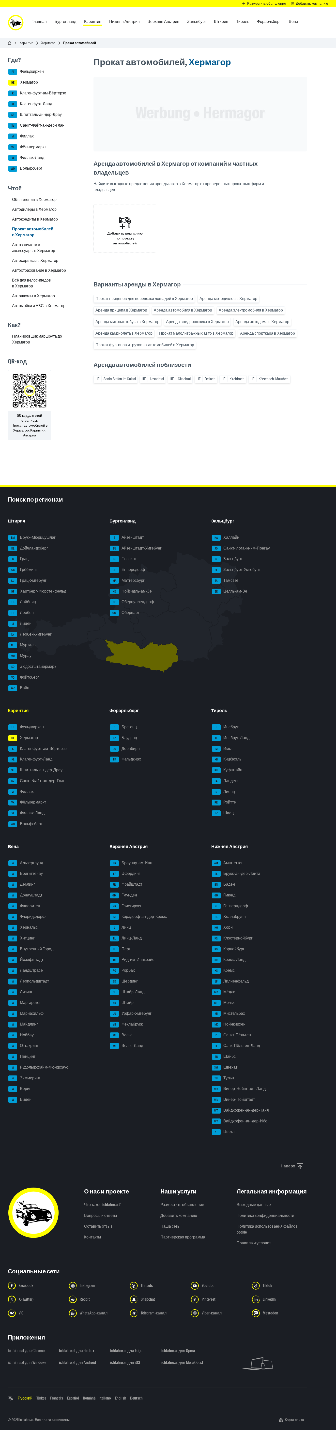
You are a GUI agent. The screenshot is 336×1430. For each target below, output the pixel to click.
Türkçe (41, 1398)
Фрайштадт (127, 884)
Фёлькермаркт (28, 146)
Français (56, 1398)
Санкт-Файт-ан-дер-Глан (37, 125)
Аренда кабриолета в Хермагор (124, 333)
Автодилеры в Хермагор (34, 209)
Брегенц (125, 727)
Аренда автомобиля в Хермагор (183, 310)
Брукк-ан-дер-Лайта (237, 873)
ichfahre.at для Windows (27, 1362)
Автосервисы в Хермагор (35, 260)
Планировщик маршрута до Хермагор (37, 339)
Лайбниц (24, 602)
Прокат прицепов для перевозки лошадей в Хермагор (144, 298)
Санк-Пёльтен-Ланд (237, 1045)
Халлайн (226, 537)
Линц (122, 927)
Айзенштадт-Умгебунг (137, 548)
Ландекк (226, 780)
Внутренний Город (33, 949)
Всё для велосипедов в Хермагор (31, 283)
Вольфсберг (26, 168)
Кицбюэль (228, 759)
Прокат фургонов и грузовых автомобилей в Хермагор (144, 344)
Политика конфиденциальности (265, 1215)
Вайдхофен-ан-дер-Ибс (240, 1121)
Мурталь (23, 645)
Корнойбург (229, 949)
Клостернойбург (233, 938)
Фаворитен (26, 906)
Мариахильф (28, 1013)
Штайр (123, 1002)
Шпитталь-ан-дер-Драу (36, 114)
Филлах (23, 136)
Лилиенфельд (232, 981)
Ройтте (225, 802)
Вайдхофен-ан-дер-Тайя (241, 1110)
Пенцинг (24, 1056)
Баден (224, 884)
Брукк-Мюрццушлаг (33, 537)
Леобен (23, 612)
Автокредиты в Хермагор (35, 219)
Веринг (22, 1088)
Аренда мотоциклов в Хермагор (228, 298)
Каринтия (26, 43)
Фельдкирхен (28, 71)
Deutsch (136, 1398)
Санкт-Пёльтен (233, 1035)
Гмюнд (224, 895)
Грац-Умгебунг (28, 580)
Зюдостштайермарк (33, 666)
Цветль (225, 1131)
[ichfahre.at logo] (16, 22)
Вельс (123, 1035)
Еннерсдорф (129, 569)
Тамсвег (226, 580)
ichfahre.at (26, 1419)
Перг (121, 949)
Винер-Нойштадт (234, 1099)
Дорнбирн (126, 748)
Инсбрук (227, 727)
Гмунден (124, 895)
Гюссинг (125, 559)
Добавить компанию (178, 1215)
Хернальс (25, 927)
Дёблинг (23, 884)
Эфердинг (126, 873)
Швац (224, 813)
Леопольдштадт (30, 981)
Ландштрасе (27, 970)
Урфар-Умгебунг (132, 1013)
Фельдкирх (127, 759)
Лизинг (22, 992)
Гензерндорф (231, 906)
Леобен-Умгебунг (31, 634)
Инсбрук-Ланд (232, 737)
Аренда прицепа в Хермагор (121, 310)
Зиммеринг (26, 1078)
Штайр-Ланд (128, 992)
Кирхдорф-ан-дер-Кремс (140, 916)
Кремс (225, 970)
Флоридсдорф (29, 916)
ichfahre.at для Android (77, 1362)
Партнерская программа (182, 1237)
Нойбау (23, 1035)
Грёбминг (24, 569)
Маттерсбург (129, 580)
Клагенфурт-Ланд (32, 103)
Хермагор (48, 43)
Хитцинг (23, 938)
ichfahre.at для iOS (125, 1362)
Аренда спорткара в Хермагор (267, 333)
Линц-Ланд (127, 938)
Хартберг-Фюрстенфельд (38, 591)
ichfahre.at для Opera (178, 1350)
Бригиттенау (27, 873)
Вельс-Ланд (128, 1045)
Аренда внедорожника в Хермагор (197, 321)
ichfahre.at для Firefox (76, 1350)
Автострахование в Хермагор (39, 270)
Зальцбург (228, 559)
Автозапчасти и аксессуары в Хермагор (33, 247)
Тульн (224, 1078)
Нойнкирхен (229, 1024)
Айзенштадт (129, 537)
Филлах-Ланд (28, 157)
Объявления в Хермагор (34, 199)
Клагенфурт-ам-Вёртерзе (39, 93)
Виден (22, 1099)
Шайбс (225, 1056)
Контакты (92, 1237)
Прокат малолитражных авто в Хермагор (196, 333)
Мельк (224, 1002)
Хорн (223, 927)
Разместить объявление (182, 1204)
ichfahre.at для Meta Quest (182, 1362)
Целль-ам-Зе (231, 591)
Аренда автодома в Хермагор (262, 321)
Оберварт (125, 612)
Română (89, 1398)
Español (73, 1398)
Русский (25, 1398)
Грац (20, 559)
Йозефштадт (28, 959)
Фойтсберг (25, 677)
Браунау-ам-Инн (133, 862)
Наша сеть (169, 1226)
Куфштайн (228, 770)
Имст (224, 748)
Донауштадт (27, 895)
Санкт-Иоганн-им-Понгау (242, 548)
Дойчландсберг (29, 548)
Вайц (20, 688)
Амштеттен (229, 862)
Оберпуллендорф (133, 602)
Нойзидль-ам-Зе (132, 591)
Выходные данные (254, 1204)
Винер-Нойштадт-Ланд (240, 1088)
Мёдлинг (226, 992)
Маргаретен (27, 1002)
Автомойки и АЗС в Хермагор (38, 305)
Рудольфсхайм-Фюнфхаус (40, 1067)
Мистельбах (230, 1013)
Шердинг (125, 981)
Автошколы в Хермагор (33, 295)
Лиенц (225, 791)
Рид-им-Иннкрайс (133, 959)
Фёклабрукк (128, 1024)
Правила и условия (254, 1243)
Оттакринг (25, 1045)
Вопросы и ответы (100, 1215)
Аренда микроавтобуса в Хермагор (127, 321)
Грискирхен (127, 906)
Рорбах (124, 970)
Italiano (105, 1398)
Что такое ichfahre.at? (102, 1204)
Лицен (21, 623)
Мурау (21, 655)
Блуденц (125, 737)
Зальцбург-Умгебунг (237, 569)
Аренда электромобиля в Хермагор (251, 310)
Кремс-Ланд (229, 959)
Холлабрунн (230, 916)
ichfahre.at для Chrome (26, 1350)
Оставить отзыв (98, 1226)
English (120, 1398)
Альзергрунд (27, 862)
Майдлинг (25, 1024)
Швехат (225, 1067)
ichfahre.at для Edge (126, 1350)
